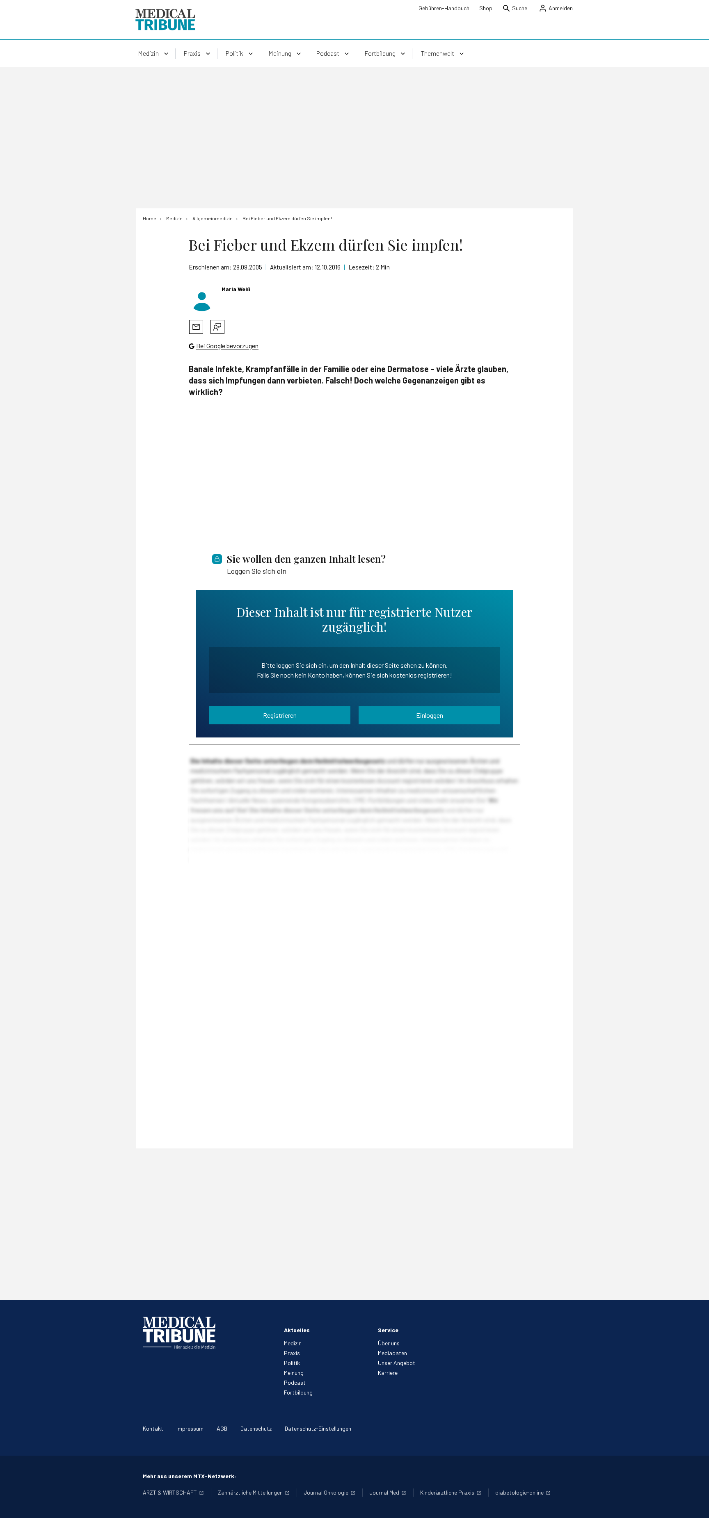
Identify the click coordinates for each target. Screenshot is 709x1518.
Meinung (294, 1372)
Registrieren (280, 715)
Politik (292, 1362)
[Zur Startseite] (165, 20)
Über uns (389, 1343)
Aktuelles (297, 1329)
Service (388, 1329)
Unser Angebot (396, 1362)
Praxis (292, 1352)
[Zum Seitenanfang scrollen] (694, 1503)
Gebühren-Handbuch (444, 8)
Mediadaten (392, 1352)
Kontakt (153, 1428)
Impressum (190, 1428)
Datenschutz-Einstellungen (318, 1428)
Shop (485, 8)
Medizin (293, 1343)
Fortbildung (298, 1392)
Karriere (388, 1372)
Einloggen (429, 715)
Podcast (295, 1382)
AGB (222, 1428)
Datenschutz (256, 1428)
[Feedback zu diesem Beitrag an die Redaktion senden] (217, 327)
